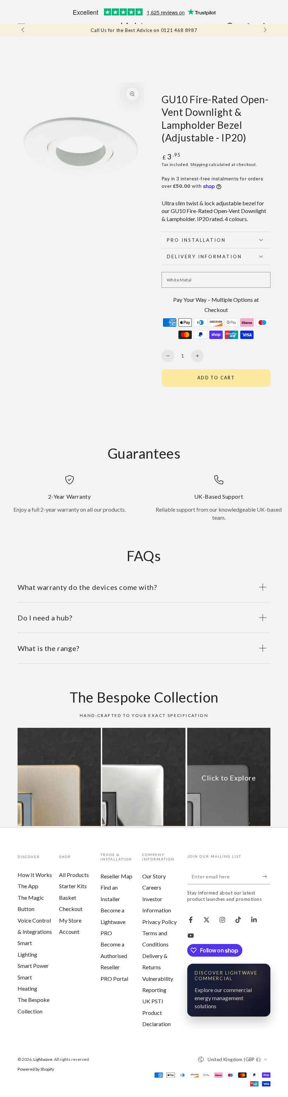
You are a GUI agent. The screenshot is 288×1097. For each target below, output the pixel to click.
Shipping (199, 164)
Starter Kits (73, 886)
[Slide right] (264, 30)
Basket (67, 897)
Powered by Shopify (36, 1069)
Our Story (154, 876)
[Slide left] (24, 30)
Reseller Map (116, 876)
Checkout (71, 908)
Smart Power (33, 965)
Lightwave (42, 1059)
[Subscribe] (266, 876)
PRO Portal (114, 978)
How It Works (35, 874)
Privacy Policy (159, 921)
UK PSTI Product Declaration (156, 1012)
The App (28, 886)
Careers (151, 887)
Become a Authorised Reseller (113, 955)
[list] (144, 498)
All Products (74, 874)
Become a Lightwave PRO (112, 921)
